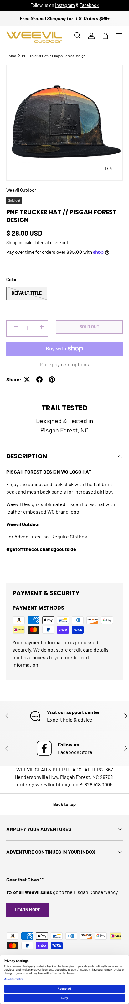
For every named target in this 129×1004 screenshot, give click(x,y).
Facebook (89, 5)
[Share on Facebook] (39, 379)
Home (11, 55)
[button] (105, 36)
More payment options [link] (64, 364)
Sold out (89, 326)
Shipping (15, 242)
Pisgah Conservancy (96, 892)
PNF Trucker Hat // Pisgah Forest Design (53, 55)
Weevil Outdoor (21, 190)
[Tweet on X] (27, 379)
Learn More (27, 909)
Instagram (65, 5)
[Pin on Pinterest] (52, 379)
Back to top (64, 804)
